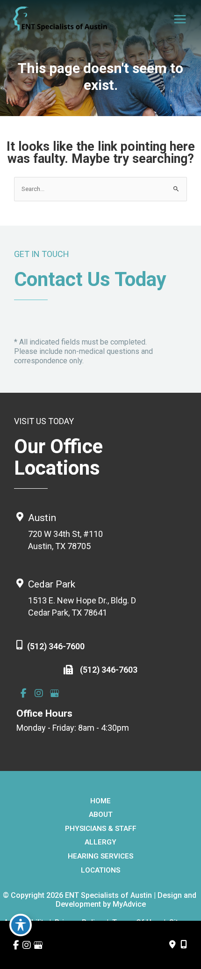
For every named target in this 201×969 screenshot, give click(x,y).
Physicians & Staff (100, 828)
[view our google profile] (54, 693)
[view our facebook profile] (23, 693)
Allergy (100, 842)
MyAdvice (129, 904)
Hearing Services (100, 856)
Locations (100, 870)
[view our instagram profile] (39, 693)
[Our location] (183, 944)
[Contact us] (172, 944)
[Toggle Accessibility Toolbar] (20, 925)
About (101, 814)
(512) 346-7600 (56, 646)
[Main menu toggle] (180, 19)
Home (100, 801)
